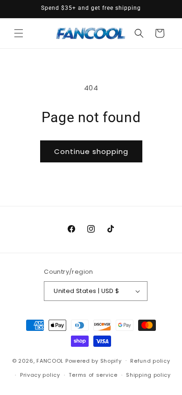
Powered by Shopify (93, 360)
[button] (18, 33)
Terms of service (93, 375)
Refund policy (150, 361)
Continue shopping (91, 151)
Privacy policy (40, 375)
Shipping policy (148, 375)
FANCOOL (49, 360)
